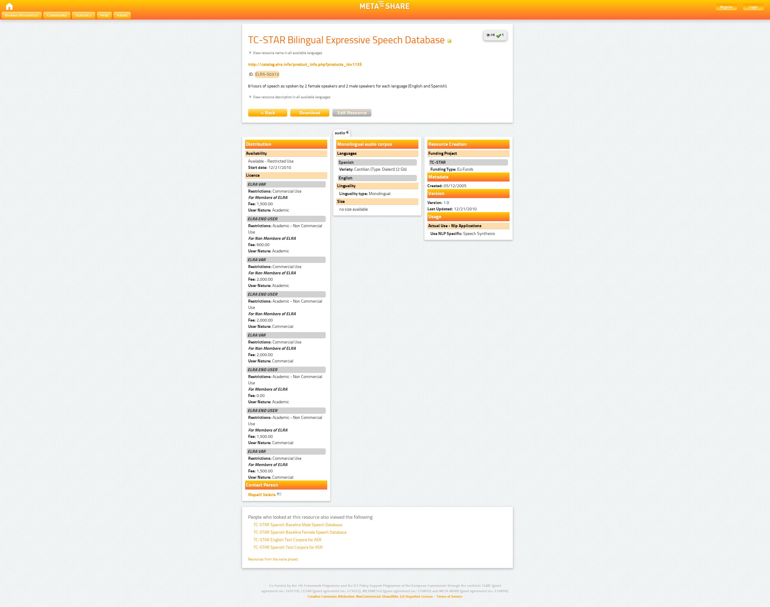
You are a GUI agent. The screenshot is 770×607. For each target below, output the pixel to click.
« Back (268, 112)
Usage (434, 216)
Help (104, 15)
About (122, 15)
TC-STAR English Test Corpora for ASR (288, 539)
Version (436, 193)
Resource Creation (447, 144)
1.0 (438, 202)
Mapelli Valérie (262, 494)
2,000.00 (260, 279)
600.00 (259, 244)
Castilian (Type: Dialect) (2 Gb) (373, 169)
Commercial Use (274, 191)
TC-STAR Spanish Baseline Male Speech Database (298, 524)
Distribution (258, 144)
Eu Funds (451, 169)
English (346, 178)
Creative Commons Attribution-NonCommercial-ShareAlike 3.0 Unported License (370, 596)
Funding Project (442, 153)
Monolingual (364, 193)
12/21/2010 (269, 167)
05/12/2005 (447, 185)
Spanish (346, 162)
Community (57, 15)
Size (341, 201)
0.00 (256, 395)
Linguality (346, 185)
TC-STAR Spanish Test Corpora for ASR (288, 547)
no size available (353, 209)
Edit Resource (352, 112)
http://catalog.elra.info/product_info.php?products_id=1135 (305, 64)
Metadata (438, 177)
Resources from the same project (273, 559)
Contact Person (262, 485)
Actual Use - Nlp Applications (455, 225)
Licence (253, 175)
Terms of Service (449, 596)
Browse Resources (21, 15)
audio (340, 133)
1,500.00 (260, 203)
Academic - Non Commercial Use (285, 229)
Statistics (83, 15)
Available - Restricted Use (271, 161)
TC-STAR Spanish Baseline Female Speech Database (300, 532)
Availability (256, 153)
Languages (347, 153)
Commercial (270, 326)
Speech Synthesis (462, 233)
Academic (268, 210)
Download (309, 112)
